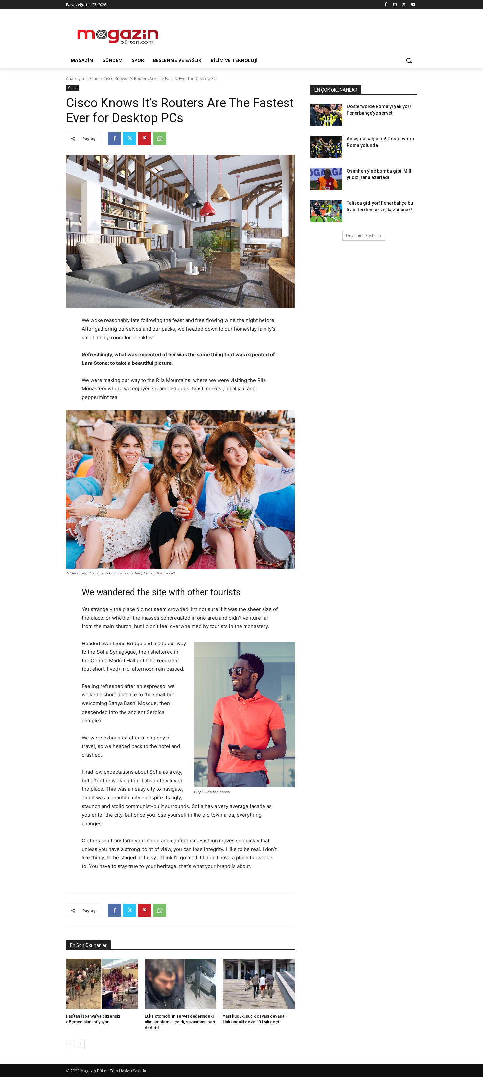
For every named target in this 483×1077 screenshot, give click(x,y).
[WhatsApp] (159, 138)
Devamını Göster (361, 235)
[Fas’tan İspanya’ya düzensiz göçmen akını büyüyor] (102, 984)
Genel (93, 78)
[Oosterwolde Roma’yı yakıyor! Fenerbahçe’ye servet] (326, 115)
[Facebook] (386, 5)
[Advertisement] (290, 33)
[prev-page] (70, 1044)
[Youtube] (413, 5)
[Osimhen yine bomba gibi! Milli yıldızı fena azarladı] (326, 179)
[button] (409, 60)
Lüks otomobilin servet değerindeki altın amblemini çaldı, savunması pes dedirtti (180, 1022)
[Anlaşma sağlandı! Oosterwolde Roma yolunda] (326, 147)
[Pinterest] (144, 138)
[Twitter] (404, 5)
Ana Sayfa (75, 78)
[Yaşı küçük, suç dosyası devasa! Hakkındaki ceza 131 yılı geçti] (259, 984)
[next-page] (81, 1044)
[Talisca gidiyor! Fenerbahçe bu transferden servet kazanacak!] (326, 211)
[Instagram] (395, 5)
